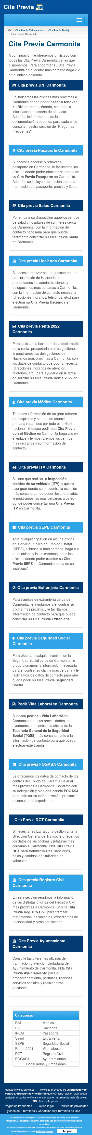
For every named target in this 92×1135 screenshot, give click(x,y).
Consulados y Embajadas (46, 1063)
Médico (48, 1022)
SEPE (19, 1043)
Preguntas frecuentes (18, 1106)
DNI (18, 1022)
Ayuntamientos (54, 1058)
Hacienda (50, 1027)
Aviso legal (46, 1106)
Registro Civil (53, 1053)
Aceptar (67, 1131)
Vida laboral (52, 1048)
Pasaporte (51, 1033)
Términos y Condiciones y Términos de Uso (51, 1111)
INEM (19, 1033)
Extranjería (51, 1038)
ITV (18, 1027)
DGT (18, 1053)
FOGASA (22, 1058)
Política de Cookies (44, 1131)
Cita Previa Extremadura (29, 30)
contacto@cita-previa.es (20, 1089)
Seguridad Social (56, 1043)
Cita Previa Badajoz (60, 30)
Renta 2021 (24, 1048)
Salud (19, 1038)
